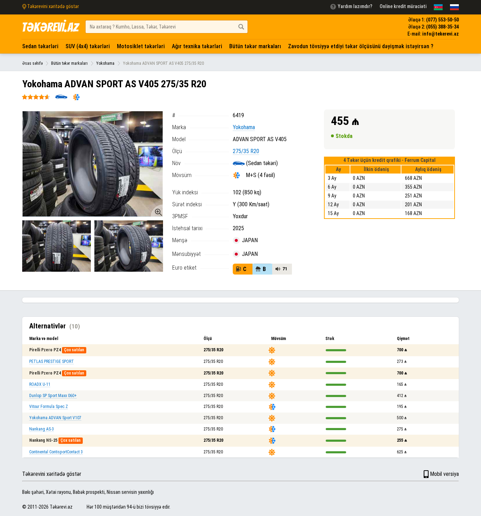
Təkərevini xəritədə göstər (51, 474)
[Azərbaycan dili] (438, 7)
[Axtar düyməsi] (241, 26)
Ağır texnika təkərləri (197, 46)
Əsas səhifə (32, 63)
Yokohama (105, 63)
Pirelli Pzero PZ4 (45, 349)
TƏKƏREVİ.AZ (50, 27)
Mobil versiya (444, 474)
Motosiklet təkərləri (141, 46)
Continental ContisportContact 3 (56, 451)
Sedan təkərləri (40, 46)
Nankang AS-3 (41, 429)
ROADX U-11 (39, 384)
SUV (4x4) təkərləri (87, 46)
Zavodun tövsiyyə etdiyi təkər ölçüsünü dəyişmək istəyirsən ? (360, 46)
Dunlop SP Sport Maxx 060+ (53, 395)
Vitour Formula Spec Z (48, 406)
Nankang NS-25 (43, 440)
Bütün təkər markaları (255, 46)
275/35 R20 (246, 151)
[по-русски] (454, 7)
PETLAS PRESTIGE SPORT (51, 361)
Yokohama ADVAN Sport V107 (55, 417)
